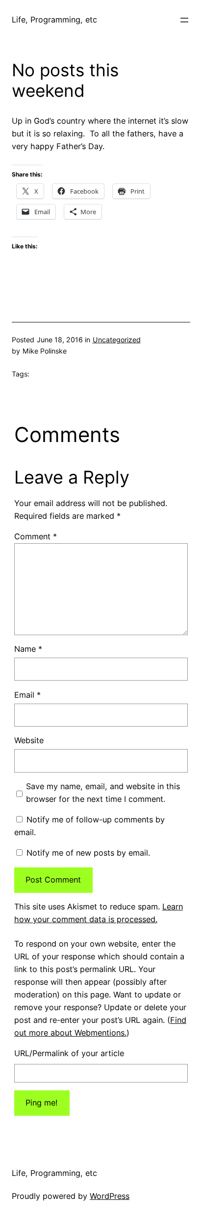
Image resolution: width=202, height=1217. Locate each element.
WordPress (109, 1196)
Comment (35, 536)
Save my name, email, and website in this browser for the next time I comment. (103, 792)
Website (29, 740)
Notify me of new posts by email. (88, 853)
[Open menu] (184, 20)
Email (27, 695)
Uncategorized (117, 339)
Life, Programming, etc (54, 19)
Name (28, 649)
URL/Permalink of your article (69, 1053)
